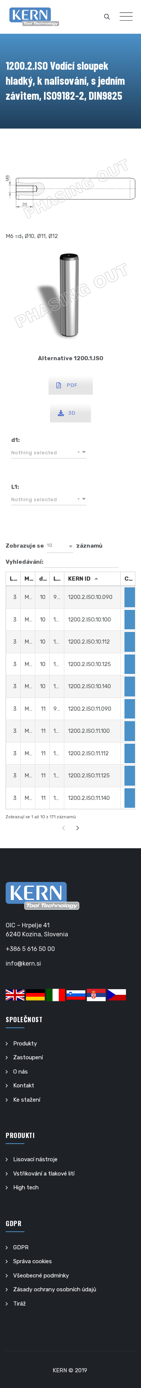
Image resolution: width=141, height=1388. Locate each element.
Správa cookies (32, 1261)
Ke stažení (26, 1099)
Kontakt (23, 1085)
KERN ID (79, 578)
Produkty (25, 1043)
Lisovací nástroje (35, 1159)
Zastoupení (28, 1057)
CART (129, 578)
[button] (48, 452)
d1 (42, 578)
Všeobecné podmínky (41, 1275)
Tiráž (19, 1303)
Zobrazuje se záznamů (54, 545)
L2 (13, 578)
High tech (26, 1187)
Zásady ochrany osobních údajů (54, 1289)
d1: (15, 440)
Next (77, 828)
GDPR (21, 1247)
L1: (15, 487)
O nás (20, 1071)
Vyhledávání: (24, 561)
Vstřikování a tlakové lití (43, 1173)
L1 (56, 578)
